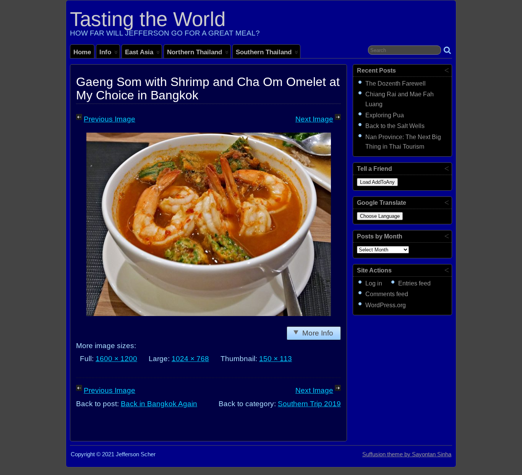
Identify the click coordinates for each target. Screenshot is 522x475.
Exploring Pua (384, 115)
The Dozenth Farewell (395, 83)
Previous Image (109, 119)
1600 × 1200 (116, 359)
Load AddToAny (377, 182)
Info (105, 52)
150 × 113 (275, 359)
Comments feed (386, 294)
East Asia (139, 52)
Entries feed (414, 283)
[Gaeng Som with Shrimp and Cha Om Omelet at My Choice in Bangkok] (208, 314)
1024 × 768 (190, 359)
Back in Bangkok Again (159, 404)
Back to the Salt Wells (395, 126)
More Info (317, 333)
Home (82, 52)
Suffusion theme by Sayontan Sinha (406, 454)
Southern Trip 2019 (309, 404)
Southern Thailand (264, 52)
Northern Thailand (194, 52)
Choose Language (380, 216)
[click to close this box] (447, 70)
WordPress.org (385, 305)
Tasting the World (147, 19)
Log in (373, 283)
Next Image (314, 119)
